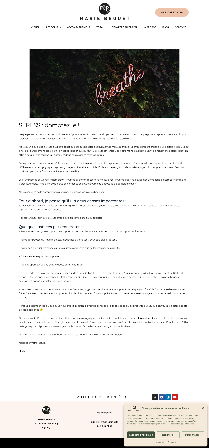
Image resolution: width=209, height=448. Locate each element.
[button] (202, 408)
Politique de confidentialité (166, 442)
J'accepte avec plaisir (141, 434)
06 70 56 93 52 (104, 426)
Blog (165, 27)
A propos (150, 27)
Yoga (99, 27)
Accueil (35, 27)
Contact (180, 27)
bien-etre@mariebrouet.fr (104, 421)
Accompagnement (78, 27)
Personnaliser (192, 434)
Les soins (52, 27)
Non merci (168, 434)
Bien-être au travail (125, 27)
